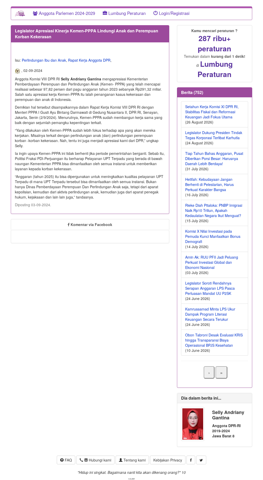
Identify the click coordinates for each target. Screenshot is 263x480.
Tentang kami (134, 460)
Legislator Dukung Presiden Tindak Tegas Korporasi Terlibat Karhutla (213, 135)
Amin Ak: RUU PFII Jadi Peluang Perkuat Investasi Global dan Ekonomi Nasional (211, 262)
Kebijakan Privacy (167, 460)
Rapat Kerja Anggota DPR (89, 60)
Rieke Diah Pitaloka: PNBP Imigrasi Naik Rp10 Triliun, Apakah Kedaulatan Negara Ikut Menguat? (213, 210)
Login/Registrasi (174, 13)
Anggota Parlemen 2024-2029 (66, 13)
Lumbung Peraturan (126, 13)
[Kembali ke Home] (20, 13)
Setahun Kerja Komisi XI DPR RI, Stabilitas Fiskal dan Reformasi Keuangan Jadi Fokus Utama (212, 111)
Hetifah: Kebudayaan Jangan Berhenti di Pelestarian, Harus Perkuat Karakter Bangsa (209, 184)
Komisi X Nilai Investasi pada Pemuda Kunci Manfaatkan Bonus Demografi (212, 236)
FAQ (68, 460)
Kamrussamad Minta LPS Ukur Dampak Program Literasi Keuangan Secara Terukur (210, 314)
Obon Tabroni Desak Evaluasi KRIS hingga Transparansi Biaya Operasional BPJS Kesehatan (214, 340)
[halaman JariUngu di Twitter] (201, 460)
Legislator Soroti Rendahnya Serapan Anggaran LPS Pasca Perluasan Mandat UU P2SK (210, 288)
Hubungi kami (99, 460)
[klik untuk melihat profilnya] (192, 423)
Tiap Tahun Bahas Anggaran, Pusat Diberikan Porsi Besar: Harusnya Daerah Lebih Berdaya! (214, 158)
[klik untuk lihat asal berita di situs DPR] (18, 70)
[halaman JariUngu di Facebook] (190, 460)
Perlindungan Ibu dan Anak (44, 60)
